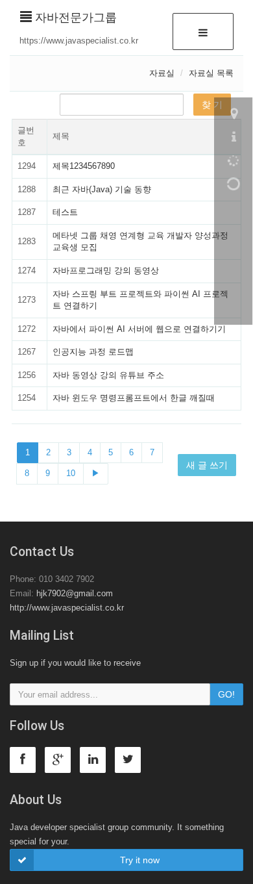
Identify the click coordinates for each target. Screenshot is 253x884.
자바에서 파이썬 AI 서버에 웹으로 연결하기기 (139, 329)
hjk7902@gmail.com (74, 593)
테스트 (65, 212)
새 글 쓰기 (207, 465)
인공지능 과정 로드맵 (93, 352)
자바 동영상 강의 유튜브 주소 (108, 375)
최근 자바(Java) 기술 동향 (102, 189)
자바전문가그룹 (74, 17)
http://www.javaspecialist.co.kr (67, 607)
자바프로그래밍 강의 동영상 (106, 270)
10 (70, 473)
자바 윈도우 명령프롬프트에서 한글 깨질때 (134, 398)
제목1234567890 (84, 166)
